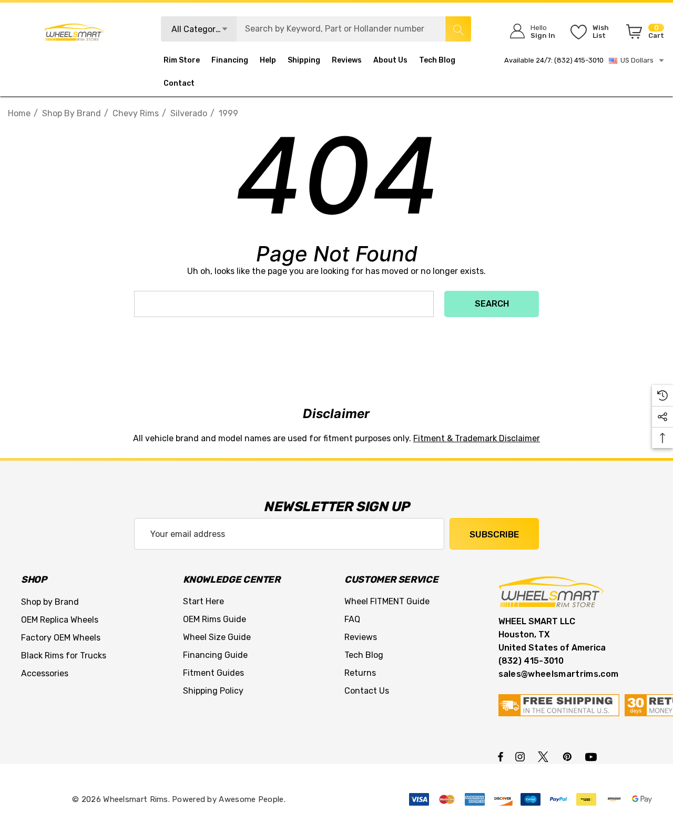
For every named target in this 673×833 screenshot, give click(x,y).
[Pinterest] (569, 756)
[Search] (458, 29)
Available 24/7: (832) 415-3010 (554, 60)
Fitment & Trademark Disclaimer (476, 438)
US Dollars (635, 60)
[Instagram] (521, 756)
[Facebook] (500, 756)
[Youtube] (592, 756)
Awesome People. (252, 799)
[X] (545, 756)
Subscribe (494, 534)
